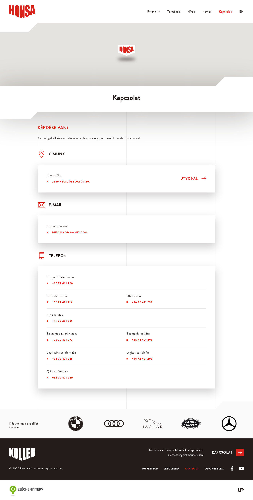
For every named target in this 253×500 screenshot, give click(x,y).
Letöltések (171, 468)
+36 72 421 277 (62, 340)
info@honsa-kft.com (70, 232)
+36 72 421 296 (142, 340)
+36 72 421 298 (142, 358)
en (241, 11)
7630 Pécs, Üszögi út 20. (71, 181)
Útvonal (189, 178)
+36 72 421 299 (142, 302)
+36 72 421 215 (62, 302)
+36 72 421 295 (62, 321)
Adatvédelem (214, 468)
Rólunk (151, 11)
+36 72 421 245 (62, 358)
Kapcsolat (225, 11)
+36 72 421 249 (62, 377)
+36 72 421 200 (62, 283)
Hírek (191, 11)
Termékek (173, 11)
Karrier (207, 11)
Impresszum (150, 468)
